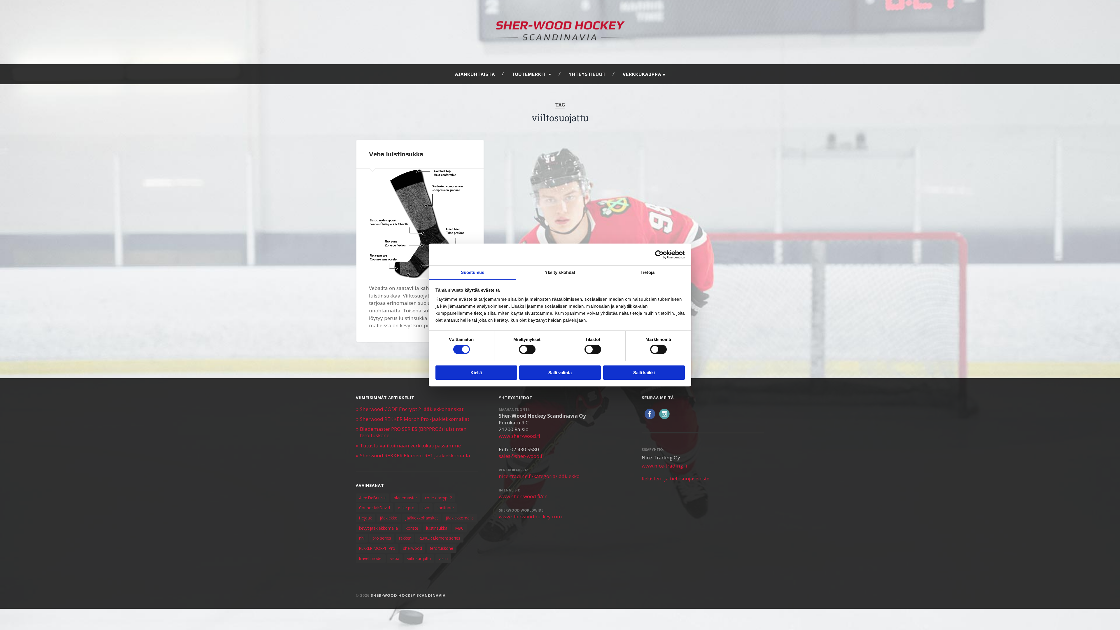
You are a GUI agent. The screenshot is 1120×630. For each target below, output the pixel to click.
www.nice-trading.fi (664, 465)
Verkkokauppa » (644, 74)
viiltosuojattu (419, 558)
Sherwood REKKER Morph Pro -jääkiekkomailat (414, 419)
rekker (405, 538)
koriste (412, 528)
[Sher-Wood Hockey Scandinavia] (560, 32)
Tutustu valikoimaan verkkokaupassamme (410, 445)
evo (425, 507)
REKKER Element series (439, 538)
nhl (362, 538)
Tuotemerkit (529, 74)
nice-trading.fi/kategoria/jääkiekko (539, 476)
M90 (459, 528)
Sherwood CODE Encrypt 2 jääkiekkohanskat (411, 409)
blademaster (405, 498)
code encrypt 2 (438, 498)
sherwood (412, 548)
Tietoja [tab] (647, 272)
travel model (370, 558)
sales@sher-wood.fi (521, 456)
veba (394, 558)
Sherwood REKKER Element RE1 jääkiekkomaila (415, 455)
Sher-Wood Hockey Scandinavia (408, 595)
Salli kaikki (644, 372)
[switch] (527, 349)
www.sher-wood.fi (519, 436)
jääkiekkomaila (460, 518)
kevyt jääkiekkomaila (378, 528)
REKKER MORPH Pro (377, 548)
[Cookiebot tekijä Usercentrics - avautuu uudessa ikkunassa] (659, 254)
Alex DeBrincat (372, 498)
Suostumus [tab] (472, 272)
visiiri (443, 558)
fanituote (445, 507)
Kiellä (476, 372)
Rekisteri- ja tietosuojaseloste (675, 478)
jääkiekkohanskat (421, 518)
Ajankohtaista (475, 74)
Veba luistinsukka (396, 154)
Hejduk (365, 518)
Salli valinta (560, 372)
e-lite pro (406, 507)
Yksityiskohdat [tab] (560, 272)
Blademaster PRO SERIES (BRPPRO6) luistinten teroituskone (413, 432)
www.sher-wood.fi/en (523, 496)
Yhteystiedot (587, 74)
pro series (381, 538)
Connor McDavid (374, 507)
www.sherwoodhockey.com (530, 516)
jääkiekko (389, 518)
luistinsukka (436, 528)
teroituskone (441, 548)
